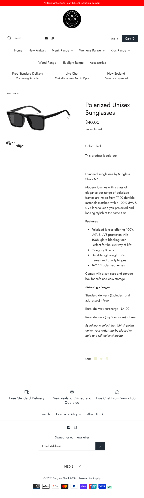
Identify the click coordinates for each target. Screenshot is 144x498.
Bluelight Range (73, 62)
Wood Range (47, 62)
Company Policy (68, 414)
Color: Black (93, 146)
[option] (39, 119)
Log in (114, 38)
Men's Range (62, 50)
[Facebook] (46, 38)
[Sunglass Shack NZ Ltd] (72, 19)
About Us (95, 414)
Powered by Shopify (89, 478)
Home (18, 50)
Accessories (98, 62)
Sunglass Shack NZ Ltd (65, 478)
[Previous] (10, 119)
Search (45, 414)
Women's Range (92, 50)
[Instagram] (52, 38)
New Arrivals (37, 50)
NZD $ (69, 466)
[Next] (68, 119)
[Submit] (100, 446)
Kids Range (120, 50)
